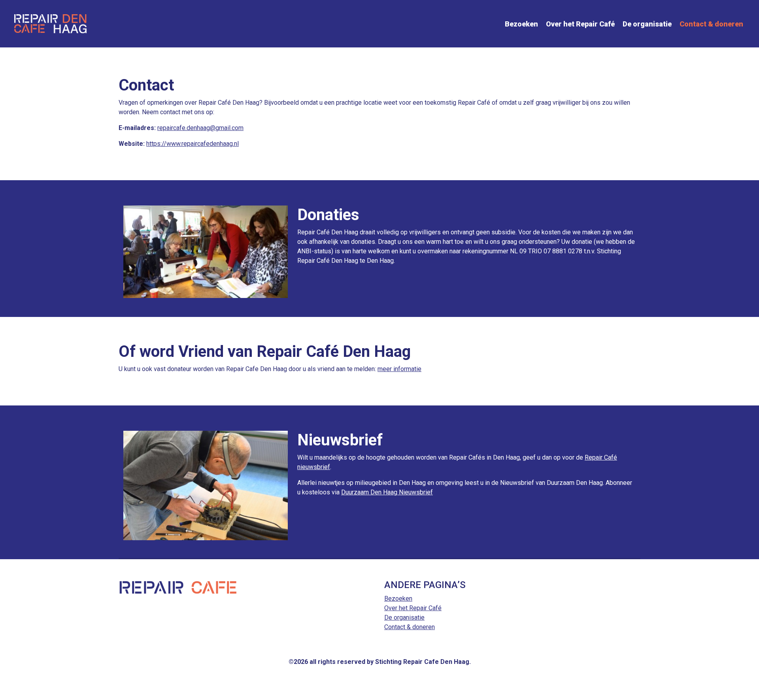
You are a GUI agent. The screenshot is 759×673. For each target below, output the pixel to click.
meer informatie (399, 369)
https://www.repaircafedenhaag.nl (192, 143)
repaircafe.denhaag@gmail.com (200, 128)
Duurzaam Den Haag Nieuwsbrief (387, 492)
